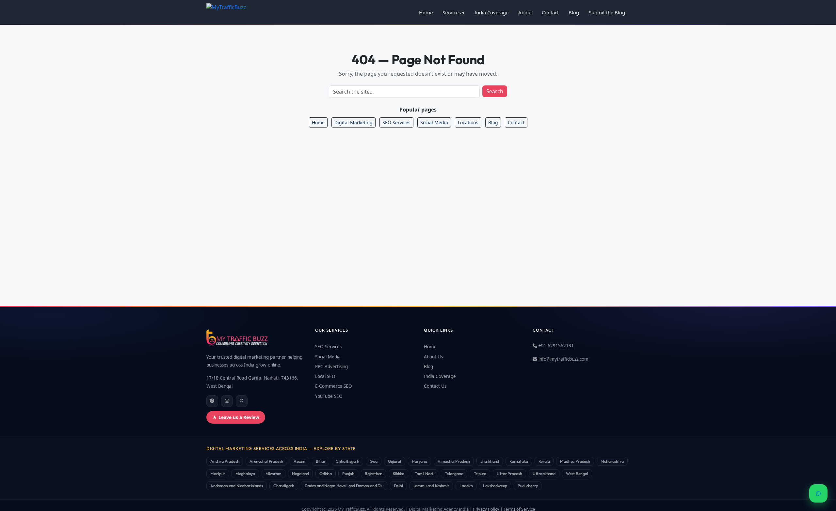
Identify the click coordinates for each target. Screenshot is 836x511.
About (525, 12)
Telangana (454, 473)
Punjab (348, 473)
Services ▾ (453, 12)
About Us (433, 357)
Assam (299, 461)
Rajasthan (373, 473)
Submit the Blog (607, 12)
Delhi (398, 485)
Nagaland (300, 473)
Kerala (544, 461)
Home (426, 12)
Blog (574, 12)
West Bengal (577, 473)
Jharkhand (489, 461)
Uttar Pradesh (509, 473)
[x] (242, 401)
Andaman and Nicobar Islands (236, 485)
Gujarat (395, 461)
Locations (468, 122)
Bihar (320, 461)
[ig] (227, 401)
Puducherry (528, 485)
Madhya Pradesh (575, 461)
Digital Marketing (353, 122)
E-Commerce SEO (333, 386)
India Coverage (491, 12)
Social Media (434, 122)
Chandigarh (283, 485)
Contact (550, 12)
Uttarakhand (544, 473)
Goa (373, 461)
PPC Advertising (331, 366)
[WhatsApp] (818, 493)
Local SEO (325, 376)
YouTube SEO (329, 396)
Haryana (419, 461)
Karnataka (518, 461)
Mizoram (273, 473)
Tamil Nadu (424, 473)
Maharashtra (612, 461)
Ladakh (466, 485)
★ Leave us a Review (235, 417)
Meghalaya (245, 473)
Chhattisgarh (347, 461)
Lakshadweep (495, 485)
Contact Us (435, 386)
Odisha (325, 473)
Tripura (480, 473)
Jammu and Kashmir (431, 485)
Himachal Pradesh (454, 461)
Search (494, 91)
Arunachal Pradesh (266, 461)
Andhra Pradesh (224, 461)
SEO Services (396, 122)
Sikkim (398, 473)
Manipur (217, 473)
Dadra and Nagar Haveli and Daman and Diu (344, 485)
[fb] (212, 401)
